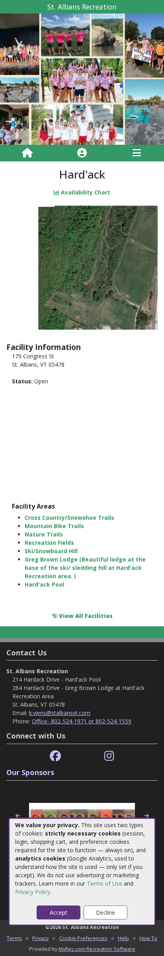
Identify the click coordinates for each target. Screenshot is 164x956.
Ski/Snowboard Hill (51, 551)
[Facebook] (55, 756)
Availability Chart (84, 192)
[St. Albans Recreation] (82, 78)
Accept (58, 912)
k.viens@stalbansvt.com (59, 713)
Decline (105, 912)
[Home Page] (27, 153)
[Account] (82, 153)
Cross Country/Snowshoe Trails (69, 517)
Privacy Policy (32, 892)
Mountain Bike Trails (54, 526)
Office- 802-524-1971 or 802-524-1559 (81, 721)
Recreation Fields (49, 542)
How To (148, 938)
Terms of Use (104, 883)
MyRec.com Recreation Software (97, 948)
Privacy (40, 938)
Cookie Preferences (83, 938)
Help (123, 938)
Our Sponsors (30, 772)
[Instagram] (109, 756)
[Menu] (137, 153)
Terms (14, 938)
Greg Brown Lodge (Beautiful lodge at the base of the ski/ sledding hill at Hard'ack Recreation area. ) (85, 568)
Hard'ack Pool (44, 584)
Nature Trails (44, 534)
